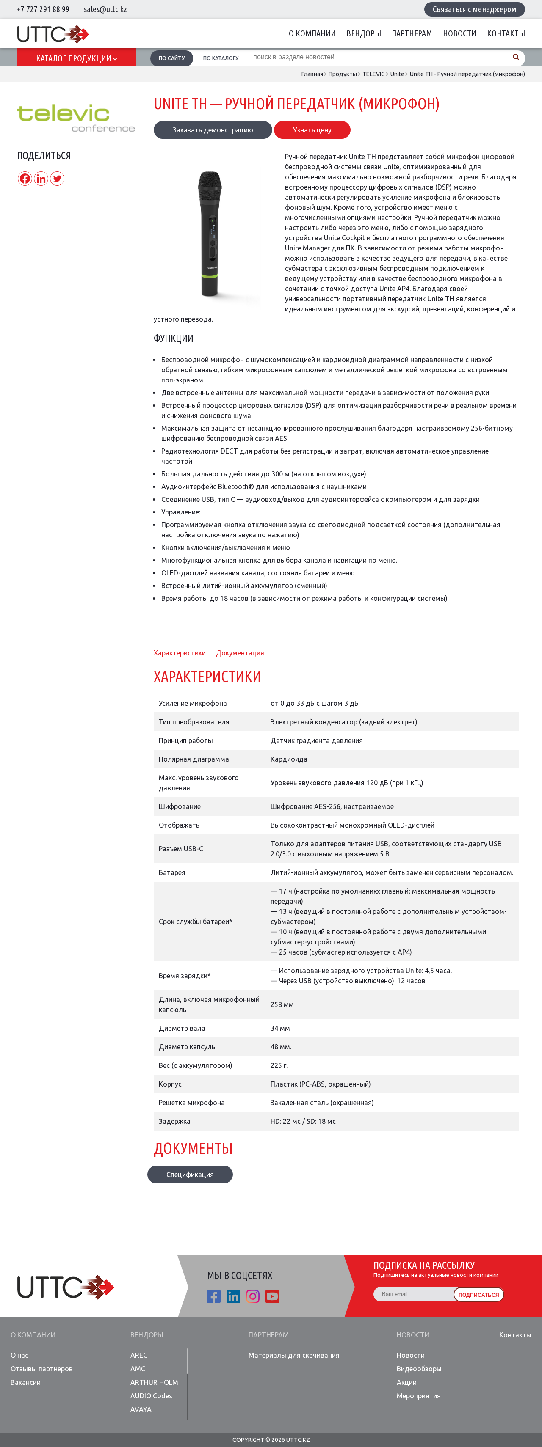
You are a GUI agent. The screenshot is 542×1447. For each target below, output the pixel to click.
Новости (459, 33)
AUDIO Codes (151, 1396)
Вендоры (363, 33)
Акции (407, 1382)
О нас (19, 1355)
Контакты (506, 33)
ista (253, 1296)
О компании (312, 33)
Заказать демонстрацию (213, 130)
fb (214, 1296)
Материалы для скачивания (294, 1355)
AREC (138, 1355)
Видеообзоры (419, 1369)
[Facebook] (25, 178)
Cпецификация (190, 1174)
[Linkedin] (41, 178)
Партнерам (412, 33)
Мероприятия (419, 1396)
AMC (137, 1369)
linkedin (233, 1296)
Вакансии (26, 1382)
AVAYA (141, 1409)
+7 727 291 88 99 (43, 9)
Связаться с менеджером (475, 9)
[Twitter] (57, 178)
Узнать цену (312, 130)
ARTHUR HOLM (154, 1382)
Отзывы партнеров (42, 1369)
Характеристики (180, 653)
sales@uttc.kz (105, 9)
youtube (272, 1296)
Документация (240, 653)
